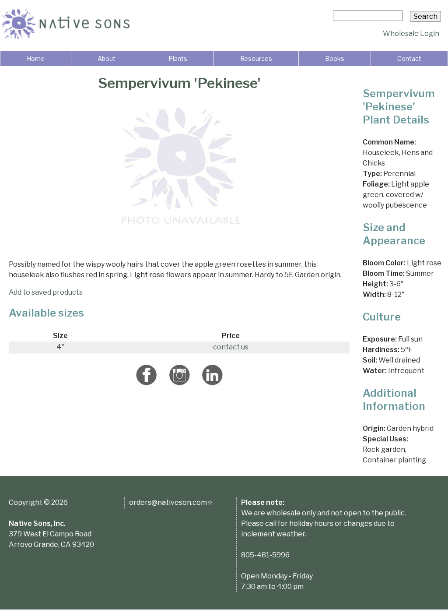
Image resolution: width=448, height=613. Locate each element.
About (107, 58)
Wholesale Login (411, 33)
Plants (177, 58)
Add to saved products (46, 292)
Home (36, 58)
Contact (409, 58)
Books (334, 58)
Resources (256, 58)
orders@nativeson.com (170, 502)
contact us (230, 347)
